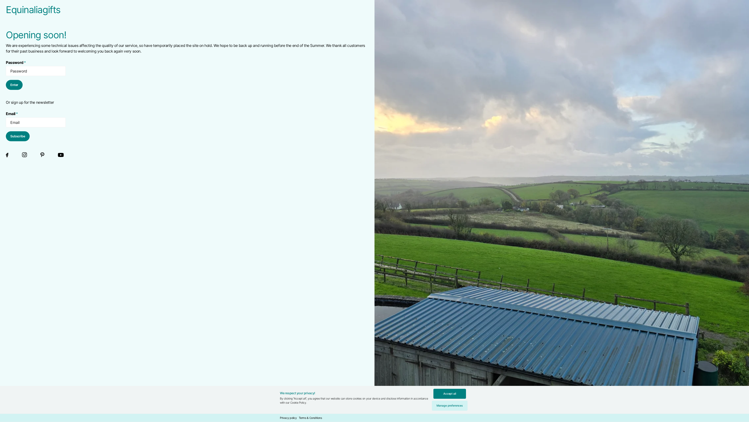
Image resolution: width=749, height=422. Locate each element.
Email (12, 113)
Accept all (449, 393)
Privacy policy (288, 417)
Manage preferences (450, 405)
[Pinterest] (42, 155)
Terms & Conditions (310, 417)
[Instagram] (24, 155)
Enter (14, 85)
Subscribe (17, 136)
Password (16, 62)
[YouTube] (61, 155)
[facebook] (7, 155)
